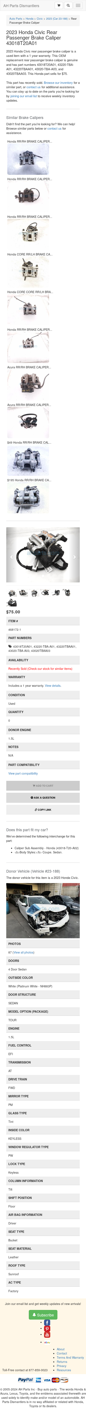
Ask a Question (44, 797)
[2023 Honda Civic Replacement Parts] (43, 910)
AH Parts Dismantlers (21, 5)
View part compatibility (23, 773)
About (60, 1349)
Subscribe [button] (45, 1314)
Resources (64, 1370)
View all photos (23, 952)
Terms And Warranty (70, 1357)
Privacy (61, 1366)
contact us (34, 87)
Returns (62, 1361)
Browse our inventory (58, 82)
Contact (62, 1353)
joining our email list (23, 96)
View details (53, 685)
